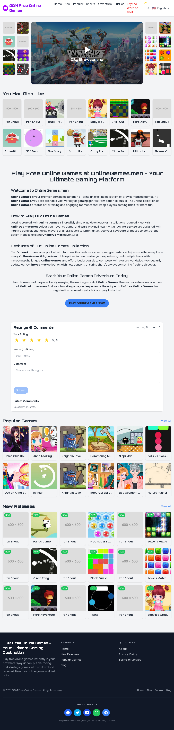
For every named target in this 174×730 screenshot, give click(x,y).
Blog (63, 665)
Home (58, 4)
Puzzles (119, 4)
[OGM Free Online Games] (5, 8)
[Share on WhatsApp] (96, 712)
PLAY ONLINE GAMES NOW (87, 303)
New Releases (70, 654)
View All (166, 421)
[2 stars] (24, 340)
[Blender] (165, 69)
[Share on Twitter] (77, 712)
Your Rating (21, 334)
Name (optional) (24, 349)
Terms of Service (130, 660)
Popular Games (71, 660)
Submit (21, 390)
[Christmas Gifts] (151, 41)
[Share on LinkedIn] (87, 712)
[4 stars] (39, 340)
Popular (78, 4)
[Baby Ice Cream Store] (151, 69)
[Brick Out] (9, 69)
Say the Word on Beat (136, 8)
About (123, 649)
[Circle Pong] (9, 55)
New (67, 4)
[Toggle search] (148, 8)
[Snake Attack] (23, 28)
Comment (20, 363)
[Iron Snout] (9, 28)
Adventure (105, 4)
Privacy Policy (128, 654)
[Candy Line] (23, 55)
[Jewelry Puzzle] (165, 41)
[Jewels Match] (151, 55)
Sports (90, 4)
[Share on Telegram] (106, 712)
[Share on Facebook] (68, 712)
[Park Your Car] (23, 69)
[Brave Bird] (9, 41)
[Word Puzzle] (165, 55)
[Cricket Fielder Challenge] (165, 28)
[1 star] (17, 340)
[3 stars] (32, 340)
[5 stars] (47, 340)
